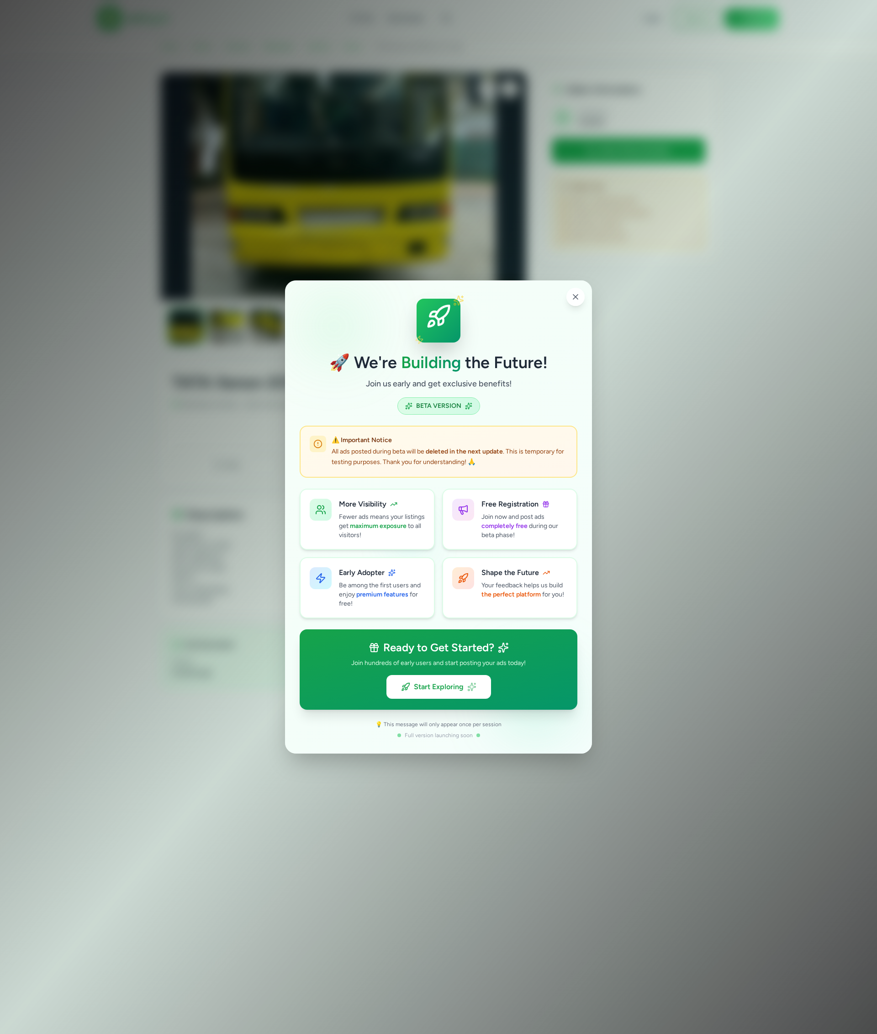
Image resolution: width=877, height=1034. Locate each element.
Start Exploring (439, 686)
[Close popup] (575, 297)
